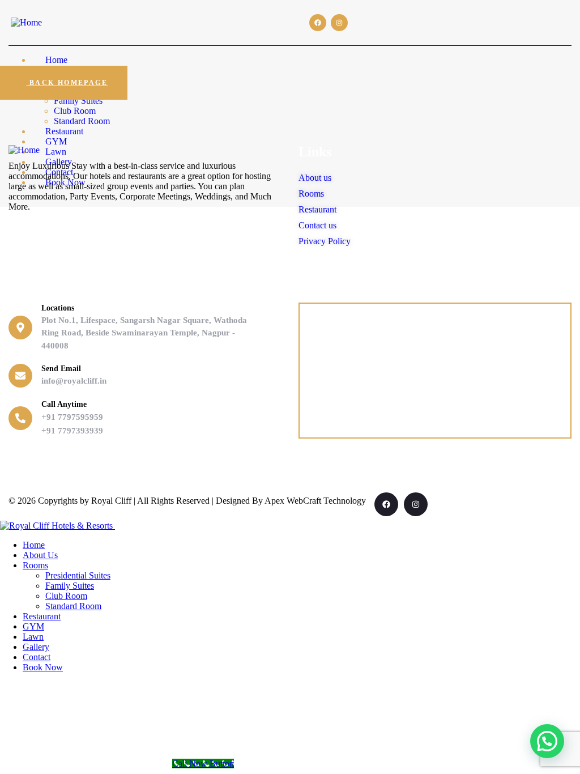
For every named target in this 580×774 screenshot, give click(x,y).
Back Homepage (67, 83)
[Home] (26, 22)
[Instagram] (339, 22)
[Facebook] (317, 22)
